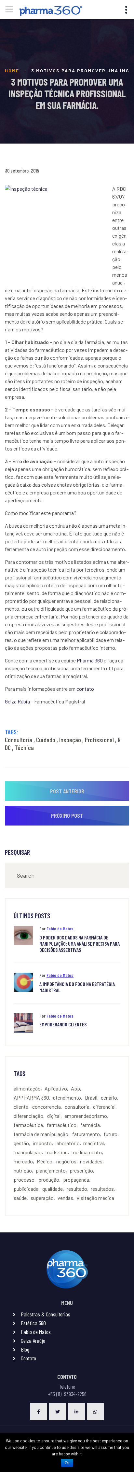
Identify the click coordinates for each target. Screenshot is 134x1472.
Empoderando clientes (63, 1024)
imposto (42, 1143)
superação (42, 1198)
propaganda (76, 1179)
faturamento (86, 1134)
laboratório (68, 1143)
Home (12, 70)
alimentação (27, 1088)
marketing (57, 1152)
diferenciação (28, 1116)
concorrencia (46, 1107)
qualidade (52, 1189)
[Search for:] (67, 875)
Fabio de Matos (60, 928)
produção (48, 1179)
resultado (77, 1189)
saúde (20, 1198)
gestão (21, 1143)
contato (85, 689)
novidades (91, 1161)
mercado (23, 1161)
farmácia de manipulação (41, 1134)
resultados (102, 1189)
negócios (66, 1161)
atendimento (67, 1097)
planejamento (51, 1170)
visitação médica (95, 1198)
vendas (65, 1198)
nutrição (23, 1170)
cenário (109, 1097)
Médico (44, 1161)
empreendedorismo (85, 1116)
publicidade (26, 1189)
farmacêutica (28, 1125)
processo (24, 1179)
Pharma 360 (90, 660)
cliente (21, 1107)
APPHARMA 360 (31, 1097)
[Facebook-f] (38, 1411)
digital (53, 1116)
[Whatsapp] (95, 1411)
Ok (67, 1463)
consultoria (18, 739)
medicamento (87, 1152)
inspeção (70, 739)
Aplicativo (56, 1088)
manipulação (28, 1152)
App (75, 1088)
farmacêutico (61, 1125)
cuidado (45, 739)
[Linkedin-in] (76, 1411)
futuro (110, 1134)
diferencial (104, 1107)
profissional (99, 739)
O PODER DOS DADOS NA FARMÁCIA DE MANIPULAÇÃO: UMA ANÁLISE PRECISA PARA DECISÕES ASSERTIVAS (79, 943)
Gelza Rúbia (17, 701)
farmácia (90, 1125)
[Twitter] (57, 1411)
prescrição (81, 1170)
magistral (93, 1143)
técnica (24, 747)
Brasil (91, 1097)
